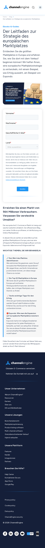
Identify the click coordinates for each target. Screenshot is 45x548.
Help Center (9, 474)
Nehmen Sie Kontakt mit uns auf (20, 374)
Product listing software (14, 428)
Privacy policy (10, 500)
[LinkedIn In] (11, 534)
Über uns (8, 405)
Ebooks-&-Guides (11, 26)
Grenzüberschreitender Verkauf (17, 434)
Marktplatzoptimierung (14, 424)
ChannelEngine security (14, 517)
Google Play (9, 484)
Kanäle (7, 455)
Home (5, 17)
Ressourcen (9, 398)
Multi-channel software (14, 431)
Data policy (9, 511)
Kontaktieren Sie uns (12, 478)
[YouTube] (22, 534)
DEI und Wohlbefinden (13, 408)
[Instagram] (16, 534)
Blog (10, 17)
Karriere (8, 401)
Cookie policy (10, 506)
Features (8, 451)
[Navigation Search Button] (33, 7)
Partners (8, 461)
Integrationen (10, 458)
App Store (9, 481)
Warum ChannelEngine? (14, 395)
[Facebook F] (5, 534)
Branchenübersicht (12, 421)
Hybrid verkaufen (11, 438)
